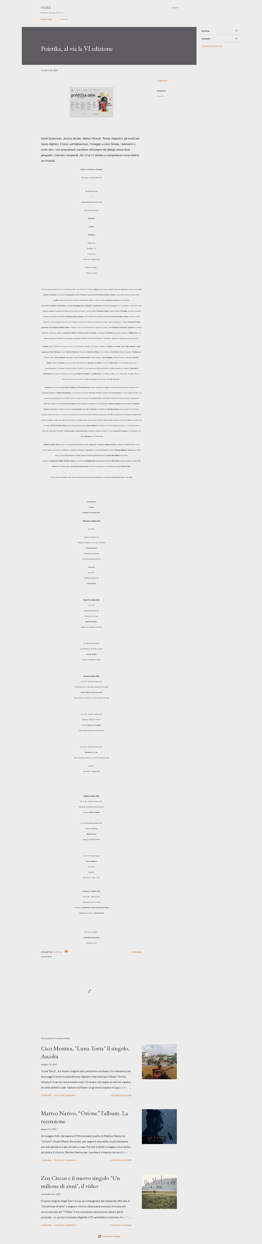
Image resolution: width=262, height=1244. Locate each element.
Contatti (64, 19)
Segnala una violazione (212, 46)
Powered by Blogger (110, 1236)
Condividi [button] (162, 81)
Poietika (160, 96)
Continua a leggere (121, 1095)
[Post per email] (66, 952)
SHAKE (45, 7)
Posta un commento (65, 1095)
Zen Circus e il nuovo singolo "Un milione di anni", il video (80, 1182)
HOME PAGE (46, 19)
